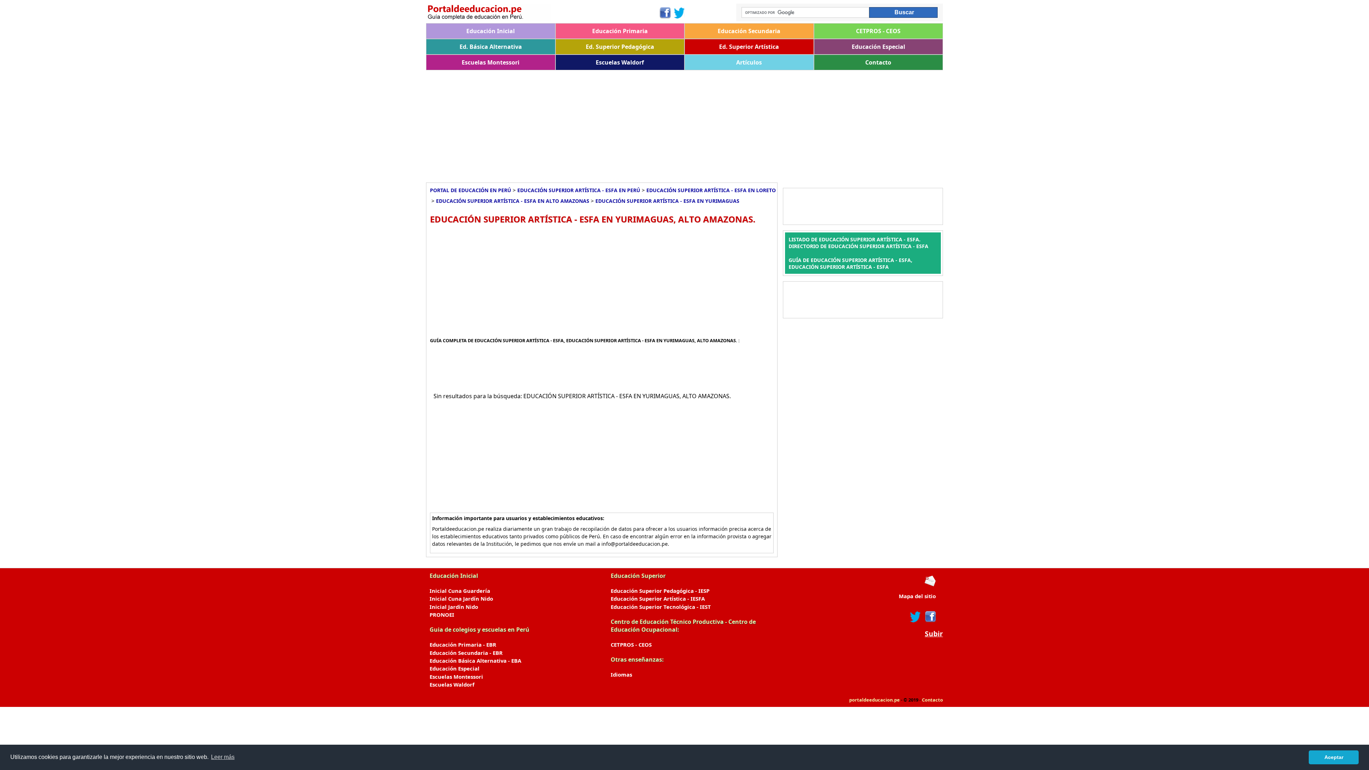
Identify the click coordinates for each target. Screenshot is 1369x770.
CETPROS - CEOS (878, 31)
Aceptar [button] (1333, 757)
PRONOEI (442, 614)
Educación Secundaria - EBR (466, 652)
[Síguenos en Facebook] (665, 13)
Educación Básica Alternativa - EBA (475, 660)
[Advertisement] (640, 124)
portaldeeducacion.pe (874, 700)
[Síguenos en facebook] (930, 616)
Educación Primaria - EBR (463, 644)
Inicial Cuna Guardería (460, 590)
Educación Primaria (620, 31)
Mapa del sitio (917, 596)
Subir (934, 634)
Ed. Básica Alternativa (491, 47)
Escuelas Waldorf (620, 62)
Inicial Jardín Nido (454, 606)
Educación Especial (878, 47)
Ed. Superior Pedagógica (620, 47)
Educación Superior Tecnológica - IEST (661, 606)
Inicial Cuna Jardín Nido (461, 598)
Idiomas (621, 674)
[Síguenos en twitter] (915, 616)
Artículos (749, 62)
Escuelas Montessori (490, 62)
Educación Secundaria (749, 31)
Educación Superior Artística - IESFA (658, 598)
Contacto (878, 62)
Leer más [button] (223, 757)
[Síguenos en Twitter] (679, 13)
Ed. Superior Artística (749, 47)
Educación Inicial (490, 31)
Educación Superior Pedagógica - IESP (660, 590)
